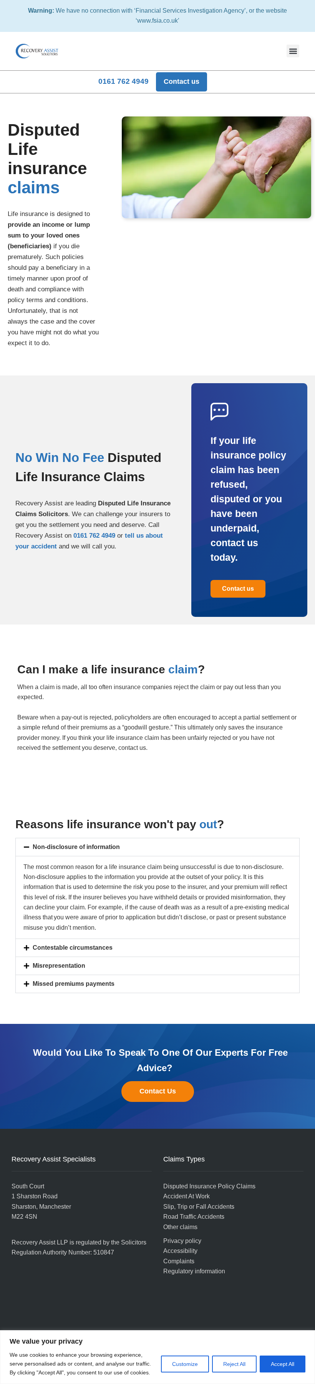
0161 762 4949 (94, 535)
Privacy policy (182, 1241)
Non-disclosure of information (76, 847)
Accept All (282, 1364)
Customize (185, 1364)
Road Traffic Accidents (193, 1216)
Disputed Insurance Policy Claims (209, 1186)
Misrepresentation (59, 965)
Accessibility (180, 1251)
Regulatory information (194, 1271)
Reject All (234, 1364)
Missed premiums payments (73, 983)
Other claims (180, 1227)
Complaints (178, 1261)
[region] (157, 1357)
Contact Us (157, 1091)
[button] (293, 51)
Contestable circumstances (73, 947)
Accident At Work (186, 1196)
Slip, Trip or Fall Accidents (198, 1206)
